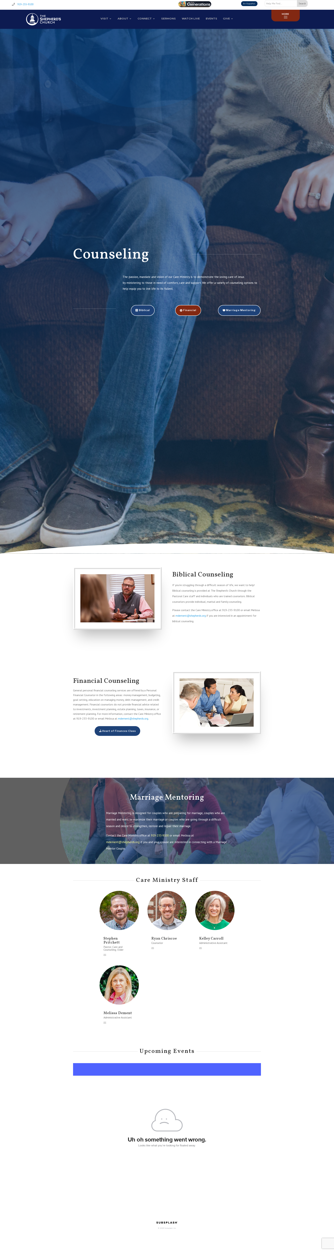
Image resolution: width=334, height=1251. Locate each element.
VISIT (104, 18)
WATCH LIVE (191, 18)
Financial (189, 310)
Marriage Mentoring (241, 310)
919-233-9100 (25, 4)
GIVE (226, 18)
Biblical (144, 310)
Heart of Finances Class (119, 730)
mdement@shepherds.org (191, 615)
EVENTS (211, 18)
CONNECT (145, 18)
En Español (249, 3)
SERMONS (168, 18)
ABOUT (123, 18)
